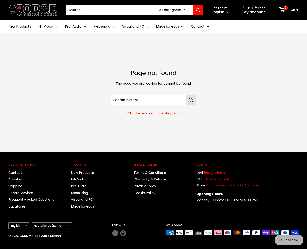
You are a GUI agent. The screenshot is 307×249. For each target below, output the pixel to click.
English (15, 226)
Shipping (15, 186)
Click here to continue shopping (153, 113)
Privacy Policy (145, 186)
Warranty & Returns (150, 179)
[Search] (198, 10)
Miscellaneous (167, 26)
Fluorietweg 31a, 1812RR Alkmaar (232, 185)
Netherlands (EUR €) (48, 226)
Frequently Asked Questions (31, 199)
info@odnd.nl (215, 172)
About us (15, 179)
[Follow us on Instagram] (123, 233)
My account (254, 12)
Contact (198, 26)
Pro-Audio (73, 26)
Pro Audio (78, 186)
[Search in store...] (191, 100)
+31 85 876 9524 (216, 179)
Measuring (101, 26)
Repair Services (21, 192)
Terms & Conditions (150, 172)
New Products (19, 26)
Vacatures (16, 206)
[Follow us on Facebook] (115, 233)
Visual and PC (133, 26)
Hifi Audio (45, 26)
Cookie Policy (144, 192)
